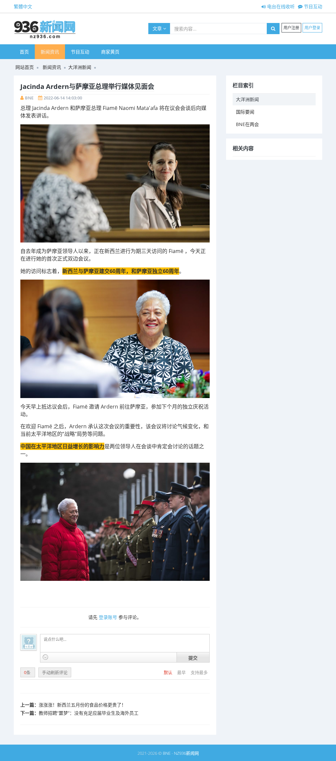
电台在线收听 (280, 6)
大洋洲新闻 (79, 67)
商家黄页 (110, 52)
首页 (24, 52)
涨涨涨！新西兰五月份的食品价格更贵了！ (82, 705)
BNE (29, 98)
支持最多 (199, 672)
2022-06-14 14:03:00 (63, 98)
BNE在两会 (247, 124)
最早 (182, 672)
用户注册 (291, 28)
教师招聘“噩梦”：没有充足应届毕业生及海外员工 (88, 713)
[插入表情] (45, 657)
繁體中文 (23, 6)
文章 (158, 28)
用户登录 (312, 28)
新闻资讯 (50, 52)
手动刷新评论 (55, 672)
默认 (168, 672)
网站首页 (24, 67)
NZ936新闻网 (186, 753)
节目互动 (312, 6)
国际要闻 (245, 112)
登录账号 (108, 617)
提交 (193, 657)
